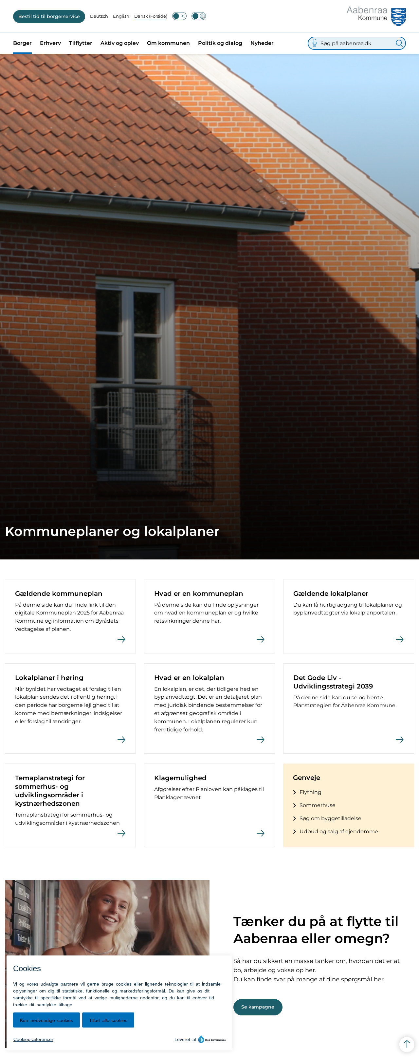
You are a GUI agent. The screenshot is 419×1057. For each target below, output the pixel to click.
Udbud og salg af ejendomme (339, 831)
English (121, 16)
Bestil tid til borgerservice (49, 16)
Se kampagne (257, 1007)
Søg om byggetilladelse (330, 818)
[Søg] (399, 43)
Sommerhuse (318, 805)
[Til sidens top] (407, 1044)
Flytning (310, 792)
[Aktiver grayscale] (198, 16)
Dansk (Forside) (150, 16)
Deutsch (99, 16)
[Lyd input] (315, 43)
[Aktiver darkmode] (179, 16)
